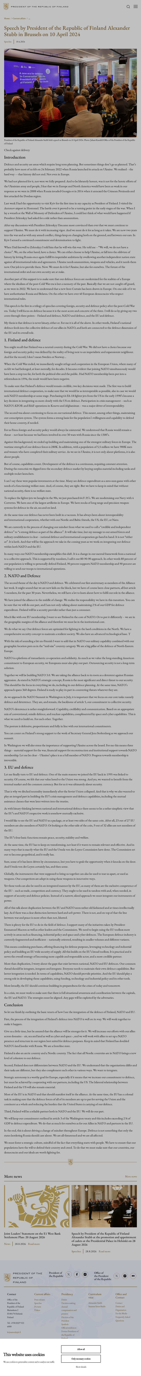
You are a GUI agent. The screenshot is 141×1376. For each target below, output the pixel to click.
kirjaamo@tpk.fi (14, 1332)
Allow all (81, 1349)
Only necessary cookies (80, 1358)
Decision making (68, 1303)
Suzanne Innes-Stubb (96, 1306)
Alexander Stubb (95, 1303)
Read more (34, 1244)
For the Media (121, 1313)
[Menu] (136, 6)
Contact (119, 1303)
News (7, 1244)
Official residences (68, 1327)
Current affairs (19, 18)
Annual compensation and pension (69, 1310)
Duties (64, 1299)
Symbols (64, 1324)
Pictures (37, 1306)
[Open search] (128, 7)
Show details (81, 1366)
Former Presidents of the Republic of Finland (69, 1335)
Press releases (39, 1299)
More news (131, 1176)
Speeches (7, 41)
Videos (37, 1310)
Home (7, 18)
